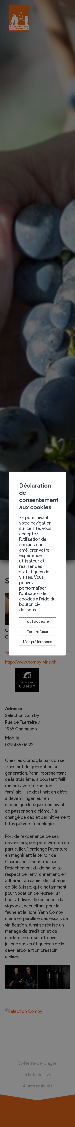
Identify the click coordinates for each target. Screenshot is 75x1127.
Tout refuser (37, 631)
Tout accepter (37, 621)
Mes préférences (37, 641)
